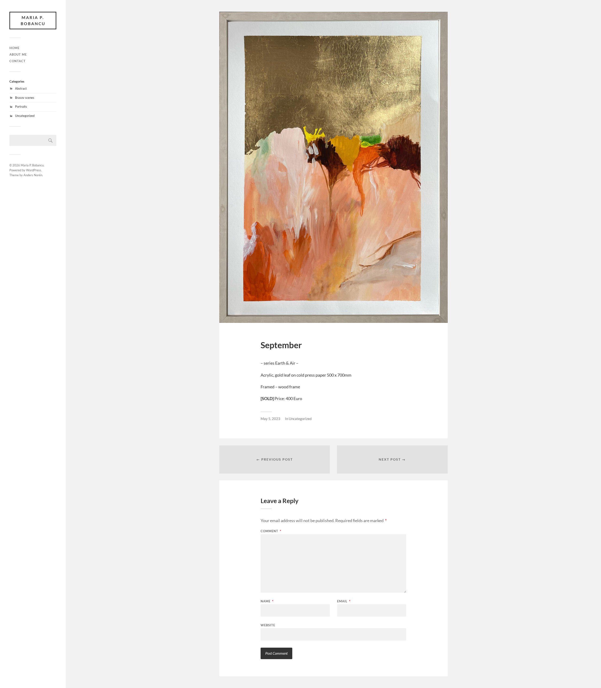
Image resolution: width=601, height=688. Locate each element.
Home (14, 48)
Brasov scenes (24, 97)
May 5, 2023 (270, 419)
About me (18, 54)
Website (268, 625)
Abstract (21, 88)
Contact (17, 61)
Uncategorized (25, 116)
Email (344, 601)
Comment (271, 531)
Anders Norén (32, 175)
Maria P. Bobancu (33, 20)
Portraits (21, 106)
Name (267, 601)
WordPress (33, 170)
